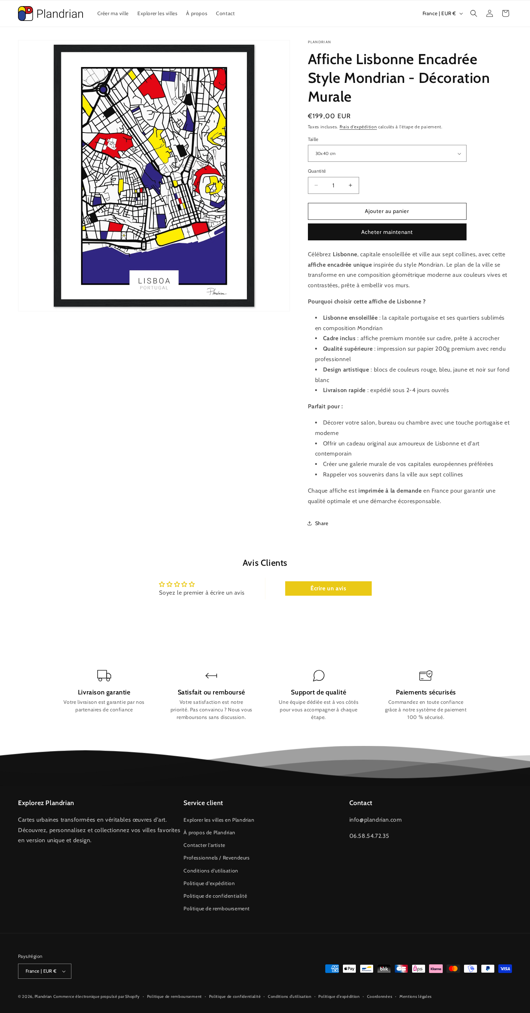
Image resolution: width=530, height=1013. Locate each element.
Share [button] (321, 523)
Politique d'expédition (209, 883)
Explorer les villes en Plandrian (219, 820)
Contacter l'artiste (204, 845)
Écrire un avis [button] (328, 588)
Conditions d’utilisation (290, 996)
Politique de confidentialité (215, 896)
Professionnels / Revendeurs (216, 857)
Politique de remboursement (217, 908)
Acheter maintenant (387, 232)
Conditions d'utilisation (211, 870)
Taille (313, 139)
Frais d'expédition (358, 126)
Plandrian (43, 996)
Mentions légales (415, 996)
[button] (474, 13)
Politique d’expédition (338, 996)
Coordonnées (380, 996)
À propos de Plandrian (209, 832)
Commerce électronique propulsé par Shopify (96, 996)
